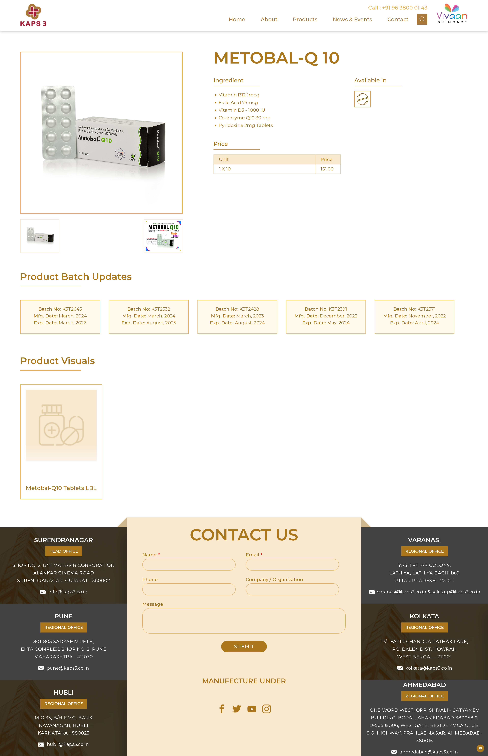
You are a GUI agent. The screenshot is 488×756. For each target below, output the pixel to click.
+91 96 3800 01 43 (404, 7)
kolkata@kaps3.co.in (428, 668)
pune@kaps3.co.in (68, 668)
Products (305, 19)
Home (237, 19)
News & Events (352, 19)
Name (151, 554)
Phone (150, 579)
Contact (398, 19)
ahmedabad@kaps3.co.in (429, 752)
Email (254, 554)
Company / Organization (274, 579)
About (269, 19)
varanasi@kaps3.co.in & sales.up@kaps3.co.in (428, 592)
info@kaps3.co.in (67, 592)
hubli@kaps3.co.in (68, 744)
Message (152, 604)
